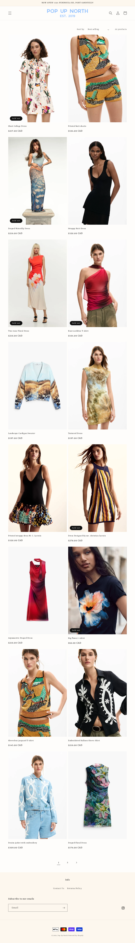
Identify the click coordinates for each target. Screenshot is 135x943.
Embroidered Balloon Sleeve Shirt (84, 741)
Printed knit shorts (77, 126)
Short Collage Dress (17, 126)
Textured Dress (75, 433)
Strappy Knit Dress (77, 229)
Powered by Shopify (75, 935)
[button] (10, 13)
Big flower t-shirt (76, 638)
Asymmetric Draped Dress (20, 638)
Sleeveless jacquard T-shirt (21, 741)
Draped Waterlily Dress (19, 229)
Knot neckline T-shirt (78, 331)
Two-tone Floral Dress (18, 331)
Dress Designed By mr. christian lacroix (87, 536)
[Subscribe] (63, 908)
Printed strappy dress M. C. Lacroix (24, 536)
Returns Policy (74, 888)
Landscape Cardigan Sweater (21, 433)
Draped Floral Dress (77, 843)
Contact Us (58, 888)
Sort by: (80, 29)
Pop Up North (63, 935)
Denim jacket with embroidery (22, 843)
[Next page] (76, 862)
